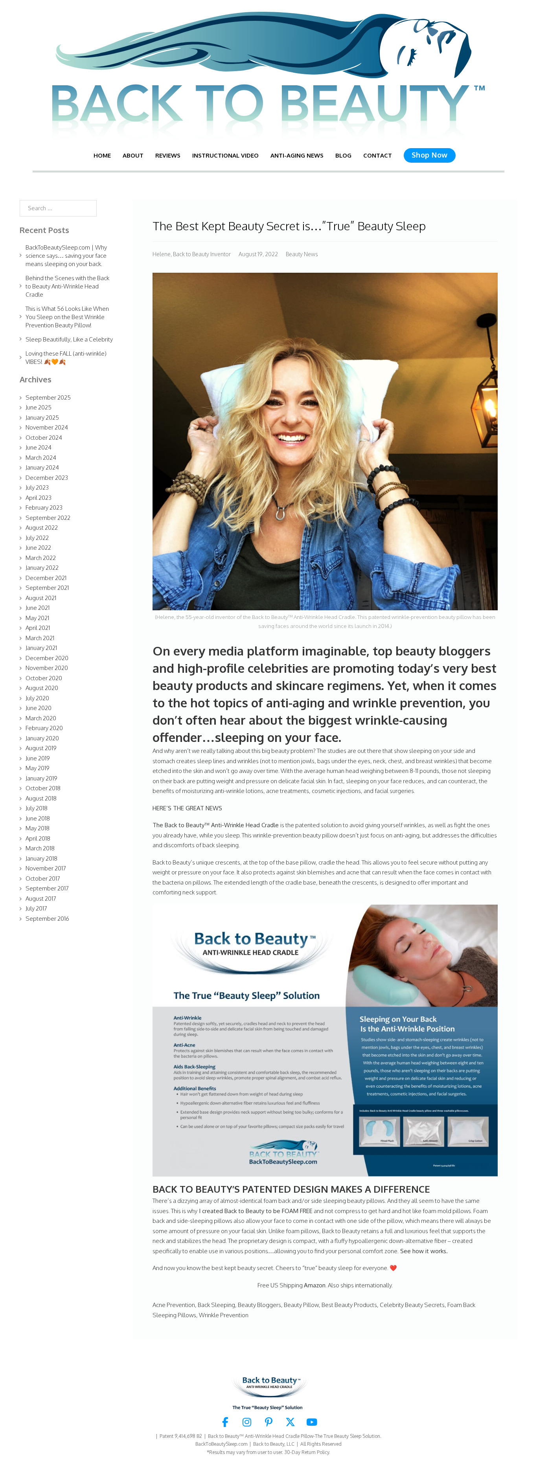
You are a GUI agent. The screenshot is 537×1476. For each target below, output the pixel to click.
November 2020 (47, 668)
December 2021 (46, 578)
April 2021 (38, 628)
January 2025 (42, 417)
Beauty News (302, 254)
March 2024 (41, 457)
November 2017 (46, 868)
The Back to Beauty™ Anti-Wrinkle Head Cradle (216, 825)
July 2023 (37, 487)
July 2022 (37, 538)
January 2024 (42, 467)
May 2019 (38, 768)
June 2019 (38, 758)
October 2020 (44, 678)
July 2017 (36, 908)
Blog (343, 155)
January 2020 (42, 738)
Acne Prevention (174, 1305)
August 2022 (42, 527)
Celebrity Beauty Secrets (412, 1305)
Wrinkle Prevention (223, 1315)
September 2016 (47, 918)
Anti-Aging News (297, 155)
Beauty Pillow (301, 1305)
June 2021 (38, 607)
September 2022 (48, 517)
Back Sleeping (216, 1305)
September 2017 (47, 888)
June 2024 (38, 447)
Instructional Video (225, 155)
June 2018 (38, 818)
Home (102, 155)
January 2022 (42, 567)
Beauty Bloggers (259, 1305)
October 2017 (43, 878)
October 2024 (44, 437)
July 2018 (37, 808)
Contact (377, 155)
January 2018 (41, 858)
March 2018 (40, 848)
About (133, 155)
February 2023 (44, 507)
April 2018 (38, 838)
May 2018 (38, 828)
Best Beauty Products (349, 1305)
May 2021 (37, 618)
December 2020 (47, 658)
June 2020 (38, 708)
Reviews (167, 155)
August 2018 (41, 798)
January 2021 (41, 648)
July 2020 (37, 698)
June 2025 (38, 407)
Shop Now (430, 155)
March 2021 (40, 638)
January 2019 (41, 778)
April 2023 (38, 497)
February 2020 (44, 728)
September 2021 (47, 587)
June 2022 (38, 547)
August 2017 (41, 898)
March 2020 (41, 718)
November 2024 (47, 427)
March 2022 (41, 558)
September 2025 (48, 397)
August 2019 (41, 748)
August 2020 (42, 688)
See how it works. (424, 1251)
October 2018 (43, 788)
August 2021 (41, 598)
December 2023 (47, 477)
